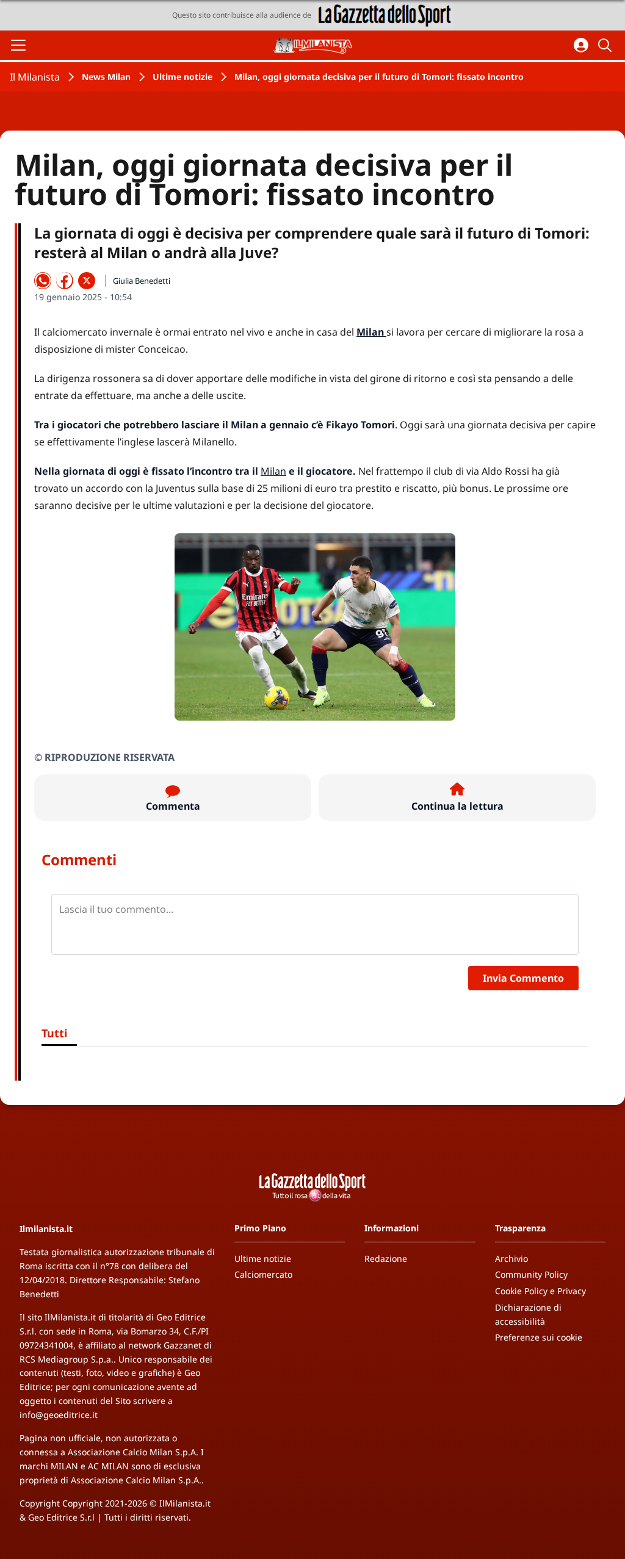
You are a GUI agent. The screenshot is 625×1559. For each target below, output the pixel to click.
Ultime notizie (182, 76)
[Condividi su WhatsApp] (42, 280)
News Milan (106, 76)
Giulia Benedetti (141, 280)
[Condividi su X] (86, 280)
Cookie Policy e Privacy (540, 1291)
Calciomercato (263, 1274)
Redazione (385, 1258)
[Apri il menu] (18, 45)
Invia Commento (523, 978)
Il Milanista (35, 77)
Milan (273, 471)
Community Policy (531, 1274)
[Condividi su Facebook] (64, 280)
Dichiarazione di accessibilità (528, 1314)
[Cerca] (606, 45)
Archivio (511, 1258)
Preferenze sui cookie (538, 1337)
